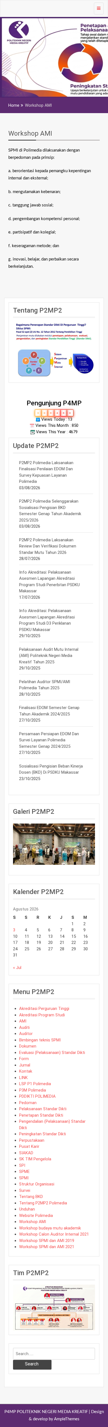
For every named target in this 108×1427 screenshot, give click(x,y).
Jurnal (24, 1065)
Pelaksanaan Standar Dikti (42, 1108)
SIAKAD (26, 1152)
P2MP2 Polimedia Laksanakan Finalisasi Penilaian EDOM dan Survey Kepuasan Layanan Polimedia (46, 472)
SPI (22, 1165)
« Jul (17, 967)
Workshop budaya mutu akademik (50, 1228)
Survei (24, 1190)
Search (31, 1364)
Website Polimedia (36, 1215)
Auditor (26, 1033)
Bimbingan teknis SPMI (40, 1040)
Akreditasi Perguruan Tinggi (44, 1008)
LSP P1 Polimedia (35, 1083)
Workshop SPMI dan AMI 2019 (46, 1240)
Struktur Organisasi (36, 1184)
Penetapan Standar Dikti (41, 1115)
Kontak (25, 1071)
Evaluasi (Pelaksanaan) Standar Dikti (52, 1052)
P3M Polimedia (32, 1090)
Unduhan (27, 1209)
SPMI (24, 1177)
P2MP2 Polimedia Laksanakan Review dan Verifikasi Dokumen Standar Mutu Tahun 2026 (47, 546)
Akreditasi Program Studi (42, 1014)
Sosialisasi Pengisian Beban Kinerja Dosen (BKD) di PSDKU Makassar (51, 769)
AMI (22, 1021)
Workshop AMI (30, 133)
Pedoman (28, 1102)
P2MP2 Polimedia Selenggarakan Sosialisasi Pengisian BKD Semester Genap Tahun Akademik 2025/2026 (50, 511)
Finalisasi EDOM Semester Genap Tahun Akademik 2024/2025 (49, 711)
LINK (23, 1077)
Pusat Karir (29, 1146)
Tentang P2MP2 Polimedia (43, 1203)
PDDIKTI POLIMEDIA (37, 1096)
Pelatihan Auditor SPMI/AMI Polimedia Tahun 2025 (44, 685)
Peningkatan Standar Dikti (42, 1133)
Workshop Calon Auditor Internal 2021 (54, 1234)
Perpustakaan (31, 1140)
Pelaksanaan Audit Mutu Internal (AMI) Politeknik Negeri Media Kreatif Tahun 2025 (48, 655)
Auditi (24, 1027)
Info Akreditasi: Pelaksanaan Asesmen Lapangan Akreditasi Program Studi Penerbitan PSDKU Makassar (49, 582)
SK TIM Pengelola (35, 1158)
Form (24, 1058)
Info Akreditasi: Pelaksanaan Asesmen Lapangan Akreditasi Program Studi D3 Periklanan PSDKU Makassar (47, 620)
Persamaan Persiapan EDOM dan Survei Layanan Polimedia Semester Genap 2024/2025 (49, 740)
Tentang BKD (31, 1196)
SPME (24, 1171)
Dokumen (27, 1046)
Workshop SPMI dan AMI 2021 (46, 1246)
